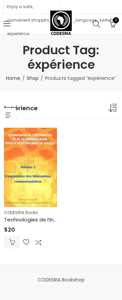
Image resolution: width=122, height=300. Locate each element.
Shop (33, 78)
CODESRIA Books (21, 212)
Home (13, 78)
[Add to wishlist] (26, 242)
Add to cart (12, 242)
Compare (38, 242)
